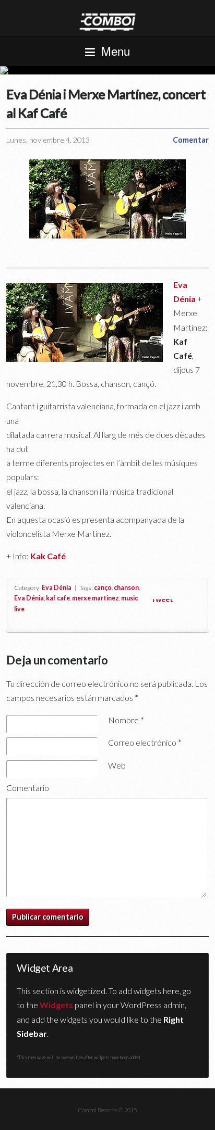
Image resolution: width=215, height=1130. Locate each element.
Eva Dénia (56, 588)
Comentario (27, 788)
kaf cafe (58, 598)
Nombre (126, 720)
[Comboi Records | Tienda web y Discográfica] (107, 21)
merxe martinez (95, 598)
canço (103, 588)
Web (117, 765)
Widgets (56, 1005)
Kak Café (48, 556)
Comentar (191, 139)
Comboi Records (107, 70)
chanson (126, 588)
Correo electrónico (145, 742)
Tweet (162, 599)
